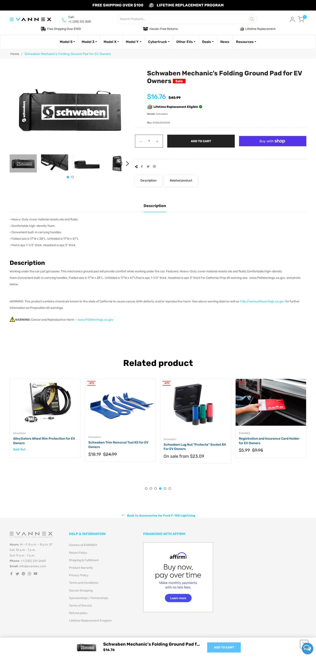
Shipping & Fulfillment (84, 560)
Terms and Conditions (83, 583)
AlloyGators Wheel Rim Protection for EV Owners (44, 441)
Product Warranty (81, 568)
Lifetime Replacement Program (90, 620)
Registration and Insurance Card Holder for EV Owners (269, 441)
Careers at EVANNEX (83, 545)
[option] (45, 422)
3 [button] (155, 488)
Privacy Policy (79, 575)
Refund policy (78, 613)
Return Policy (78, 553)
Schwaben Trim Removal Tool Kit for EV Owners (118, 445)
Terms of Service (80, 605)
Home (14, 54)
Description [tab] (155, 205)
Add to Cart (224, 647)
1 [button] (68, 177)
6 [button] (170, 488)
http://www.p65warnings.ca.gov (262, 301)
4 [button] (160, 488)
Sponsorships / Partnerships (88, 598)
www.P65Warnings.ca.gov (96, 320)
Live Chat (307, 648)
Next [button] (127, 163)
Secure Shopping (81, 590)
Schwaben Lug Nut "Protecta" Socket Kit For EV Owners (195, 447)
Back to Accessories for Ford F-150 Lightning (160, 515)
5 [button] (165, 488)
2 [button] (72, 177)
